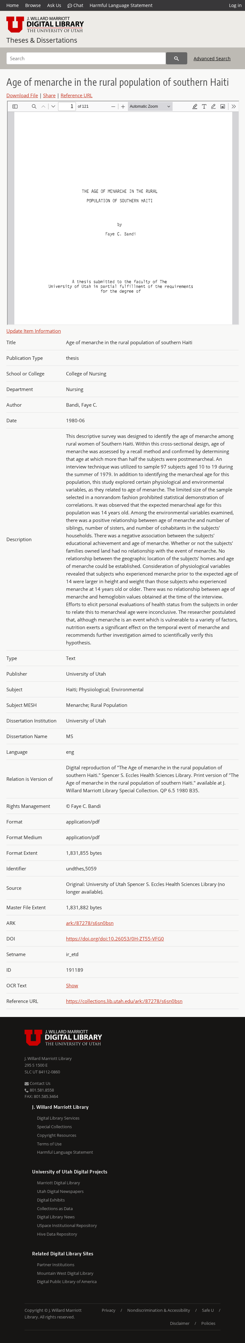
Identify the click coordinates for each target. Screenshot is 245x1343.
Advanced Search (212, 58)
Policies (208, 1323)
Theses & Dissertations (41, 40)
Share (49, 95)
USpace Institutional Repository (67, 1225)
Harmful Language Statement (121, 5)
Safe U (208, 1310)
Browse (33, 5)
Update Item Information (33, 331)
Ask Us (54, 5)
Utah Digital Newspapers (60, 1191)
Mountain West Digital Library (65, 1273)
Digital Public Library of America (67, 1281)
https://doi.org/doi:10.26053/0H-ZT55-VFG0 (115, 938)
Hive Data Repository (57, 1234)
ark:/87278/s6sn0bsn (90, 923)
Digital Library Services (58, 1118)
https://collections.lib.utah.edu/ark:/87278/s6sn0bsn (124, 1001)
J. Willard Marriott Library (48, 1058)
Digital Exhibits (51, 1200)
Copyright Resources (56, 1135)
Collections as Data (55, 1208)
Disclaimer (179, 1323)
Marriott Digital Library (58, 1183)
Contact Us (39, 1083)
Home (12, 5)
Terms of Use (49, 1144)
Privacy (108, 1310)
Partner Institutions (55, 1264)
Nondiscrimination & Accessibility (158, 1310)
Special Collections (54, 1126)
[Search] (176, 58)
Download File (22, 95)
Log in (235, 5)
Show (72, 985)
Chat (77, 5)
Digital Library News (56, 1217)
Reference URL (77, 95)
